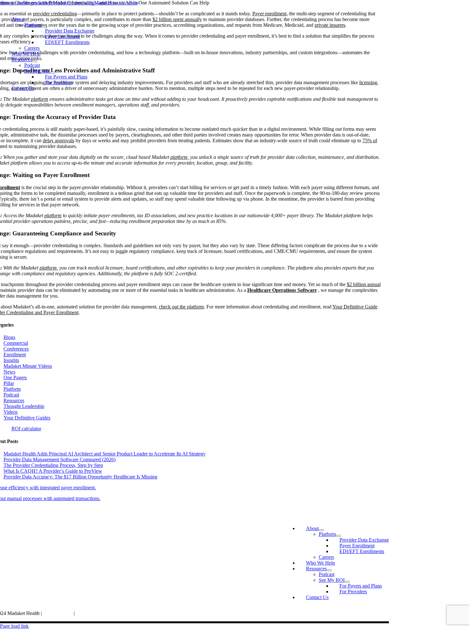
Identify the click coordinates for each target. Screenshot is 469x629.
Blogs (9, 337)
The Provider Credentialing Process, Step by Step (53, 465)
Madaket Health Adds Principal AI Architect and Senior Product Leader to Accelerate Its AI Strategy (104, 453)
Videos (11, 412)
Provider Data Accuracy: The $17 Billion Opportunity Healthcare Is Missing (80, 476)
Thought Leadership (24, 406)
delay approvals (58, 140)
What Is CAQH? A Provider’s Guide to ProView (53, 471)
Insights (11, 360)
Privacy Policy (58, 613)
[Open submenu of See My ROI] (52, 73)
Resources (14, 400)
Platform (12, 389)
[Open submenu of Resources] (34, 61)
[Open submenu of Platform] (44, 27)
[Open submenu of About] (26, 21)
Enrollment (15, 354)
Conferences (16, 349)
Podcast (11, 394)
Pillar (9, 383)
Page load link (14, 626)
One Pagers (15, 377)
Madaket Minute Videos (28, 366)
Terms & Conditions (96, 613)
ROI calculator (26, 428)
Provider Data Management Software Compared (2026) (59, 459)
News (9, 371)
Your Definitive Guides (27, 417)
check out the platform (181, 306)
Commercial (16, 343)
